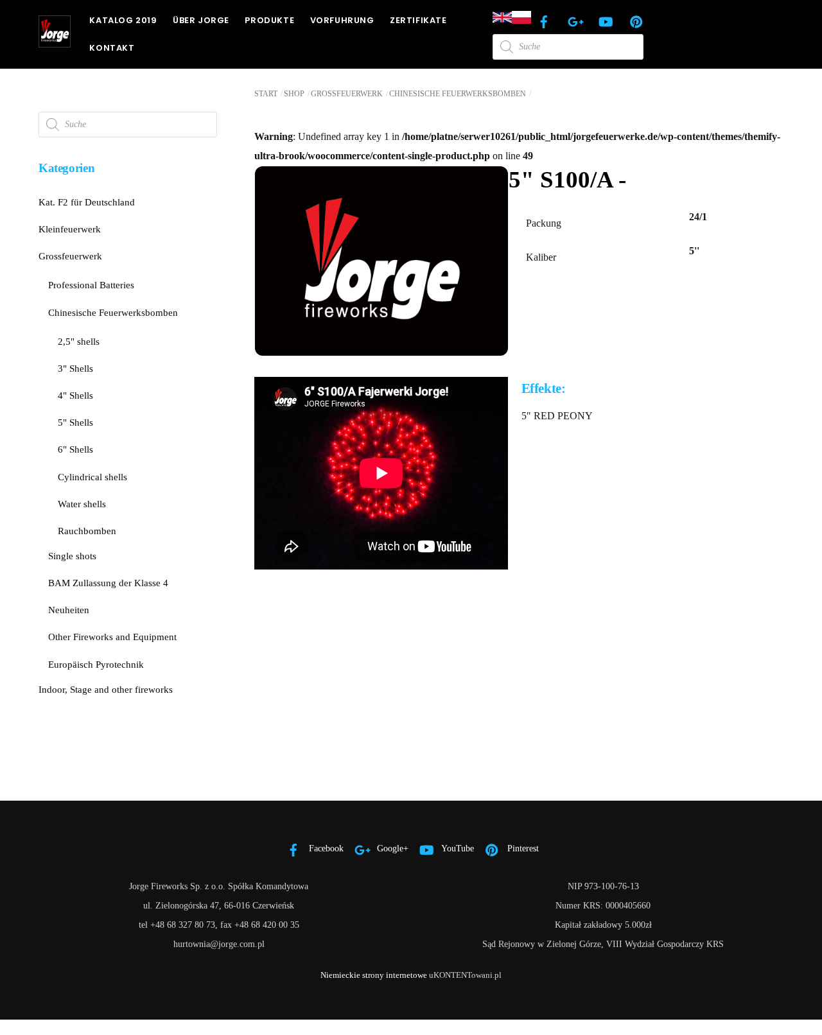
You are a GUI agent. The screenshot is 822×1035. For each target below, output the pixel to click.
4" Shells (75, 395)
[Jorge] (55, 41)
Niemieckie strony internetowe (373, 975)
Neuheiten (68, 609)
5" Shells (75, 422)
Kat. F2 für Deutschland (87, 201)
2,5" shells (79, 341)
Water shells (82, 503)
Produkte (269, 20)
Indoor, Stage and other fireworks (106, 689)
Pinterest (522, 848)
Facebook (325, 848)
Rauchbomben (87, 530)
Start (265, 93)
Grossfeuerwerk (347, 93)
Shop (294, 93)
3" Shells (75, 368)
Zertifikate (418, 20)
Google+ (391, 848)
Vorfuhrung (342, 20)
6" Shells (75, 449)
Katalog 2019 (123, 20)
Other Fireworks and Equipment (112, 636)
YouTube (456, 848)
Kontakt (111, 48)
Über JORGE (201, 20)
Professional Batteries (91, 284)
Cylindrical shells (92, 476)
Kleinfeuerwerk (70, 228)
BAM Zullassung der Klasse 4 (108, 582)
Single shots (72, 555)
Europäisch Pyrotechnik (96, 664)
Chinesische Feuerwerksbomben (457, 93)
